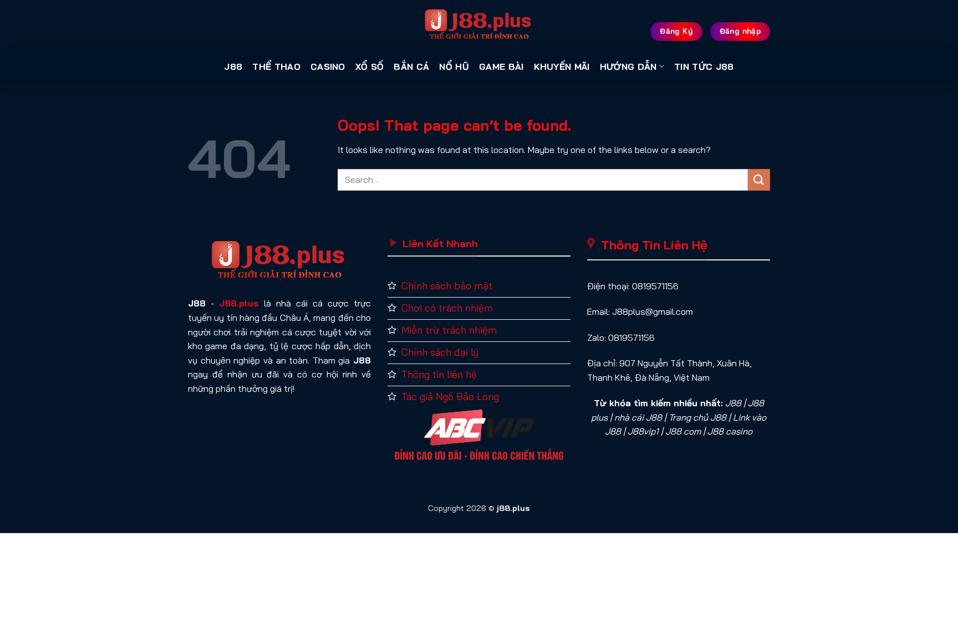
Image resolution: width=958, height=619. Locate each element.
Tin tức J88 (704, 66)
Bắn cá (411, 66)
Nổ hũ (454, 66)
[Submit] (759, 180)
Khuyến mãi (562, 66)
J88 (233, 66)
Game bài (501, 66)
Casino (327, 66)
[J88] (479, 25)
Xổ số (369, 66)
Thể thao (276, 66)
